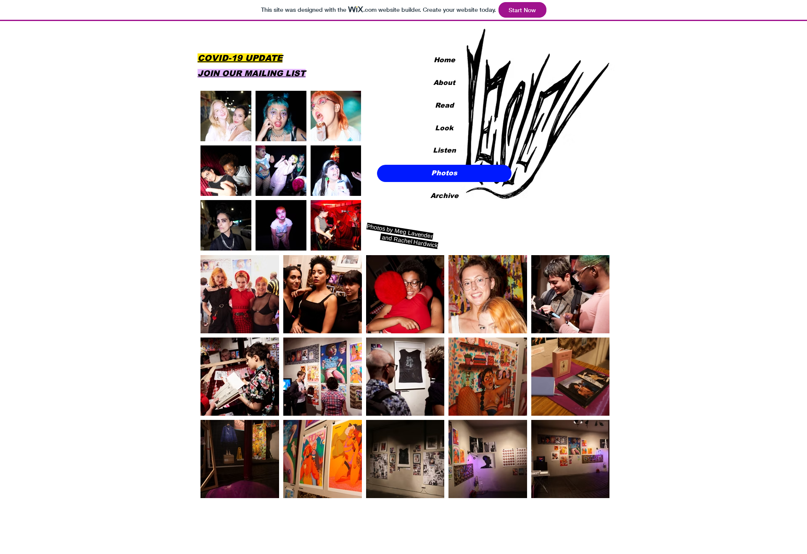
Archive (444, 195)
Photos (444, 173)
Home (444, 59)
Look (444, 128)
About (444, 82)
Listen (444, 150)
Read (444, 105)
